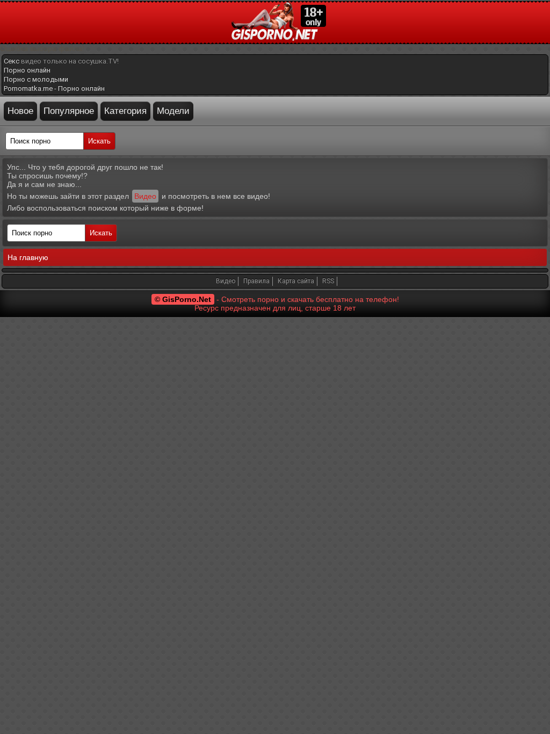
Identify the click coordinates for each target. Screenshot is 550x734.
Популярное (69, 111)
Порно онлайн (27, 70)
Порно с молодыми (36, 79)
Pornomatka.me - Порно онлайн (54, 88)
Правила (256, 281)
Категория (125, 111)
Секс (11, 61)
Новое (20, 111)
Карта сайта (296, 281)
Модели (173, 111)
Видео (145, 196)
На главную (28, 257)
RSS (328, 281)
